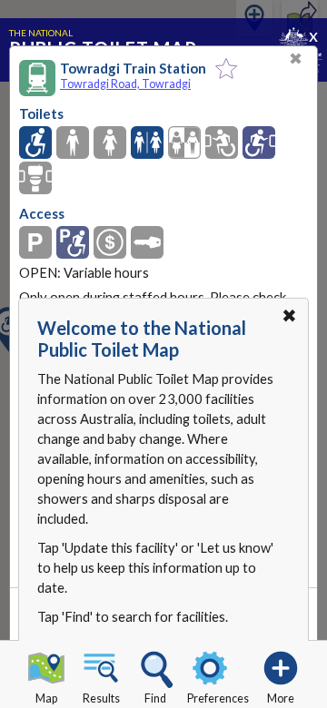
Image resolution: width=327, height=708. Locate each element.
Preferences (218, 698)
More (280, 698)
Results (101, 698)
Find (155, 698)
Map (46, 698)
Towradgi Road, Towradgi (125, 84)
